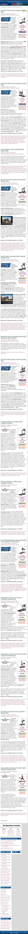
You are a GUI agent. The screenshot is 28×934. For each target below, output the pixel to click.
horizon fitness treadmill (12, 168)
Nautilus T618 (4, 903)
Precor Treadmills (5, 883)
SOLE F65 (4, 889)
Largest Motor (18, 835)
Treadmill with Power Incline (6, 648)
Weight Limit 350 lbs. (10, 831)
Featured (8, 154)
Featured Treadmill (10, 15)
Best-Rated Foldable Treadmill (11, 137)
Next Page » (4, 820)
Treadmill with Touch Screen (13, 249)
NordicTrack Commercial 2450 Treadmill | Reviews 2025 (13, 256)
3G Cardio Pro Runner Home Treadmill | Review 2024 (13, 712)
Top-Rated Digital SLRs (6, 923)
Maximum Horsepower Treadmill (17, 324)
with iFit (18, 832)
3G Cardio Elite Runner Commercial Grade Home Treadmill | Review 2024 (14, 540)
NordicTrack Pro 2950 (6, 899)
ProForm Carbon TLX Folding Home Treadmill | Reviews (11, 422)
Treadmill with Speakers (13, 143)
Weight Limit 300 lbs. (10, 830)
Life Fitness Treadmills (6, 879)
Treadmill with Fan (7, 139)
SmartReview (12, 13)
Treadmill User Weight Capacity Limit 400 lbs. (10, 171)
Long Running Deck (11, 835)
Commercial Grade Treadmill (6, 586)
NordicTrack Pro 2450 (6, 897)
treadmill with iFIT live (5, 247)
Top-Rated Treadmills (6, 927)
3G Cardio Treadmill (8, 584)
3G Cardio (4, 831)
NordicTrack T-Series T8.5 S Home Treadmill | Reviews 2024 (11, 598)
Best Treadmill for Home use (19, 166)
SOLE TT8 (4, 894)
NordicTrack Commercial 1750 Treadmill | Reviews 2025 (13, 180)
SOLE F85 (4, 892)
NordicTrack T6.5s (5, 900)
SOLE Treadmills (5, 868)
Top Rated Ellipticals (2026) (7, 842)
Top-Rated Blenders (5, 925)
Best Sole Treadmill (17, 73)
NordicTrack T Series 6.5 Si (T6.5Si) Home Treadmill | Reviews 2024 (14, 654)
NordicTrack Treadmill (15, 244)
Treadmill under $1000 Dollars (15, 413)
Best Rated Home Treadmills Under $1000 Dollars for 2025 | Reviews (13, 337)
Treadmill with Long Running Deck (15, 247)
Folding (18, 830)
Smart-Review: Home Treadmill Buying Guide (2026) (12, 149)
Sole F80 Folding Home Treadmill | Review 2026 (13, 11)
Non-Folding (18, 831)
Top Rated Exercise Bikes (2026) (8, 843)
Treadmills (17, 15)
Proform (4, 832)
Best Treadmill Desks (6, 871)
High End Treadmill (15, 586)
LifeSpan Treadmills (5, 875)
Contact (11, 932)
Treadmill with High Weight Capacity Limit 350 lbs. (10, 142)
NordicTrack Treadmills (6, 874)
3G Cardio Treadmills (6, 877)
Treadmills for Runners (6, 869)
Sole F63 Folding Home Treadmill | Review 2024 (13, 360)
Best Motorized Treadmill (8, 73)
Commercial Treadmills (6, 882)
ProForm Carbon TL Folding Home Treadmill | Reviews (11, 482)
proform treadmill (14, 474)
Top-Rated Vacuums (6, 928)
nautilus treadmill (4, 170)
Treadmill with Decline (13, 326)
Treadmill (8, 75)
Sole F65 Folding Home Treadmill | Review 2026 (13, 84)
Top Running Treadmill (9, 138)
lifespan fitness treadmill (21, 168)
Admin (17, 932)
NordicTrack (4, 830)
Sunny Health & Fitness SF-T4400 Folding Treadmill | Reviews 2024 (13, 768)
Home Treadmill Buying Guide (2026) (9, 840)
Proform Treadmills (5, 872)
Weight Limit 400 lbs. (10, 832)
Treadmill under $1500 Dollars (15, 75)
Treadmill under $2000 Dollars (14, 245)
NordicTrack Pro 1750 (6, 895)
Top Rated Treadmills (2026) (7, 848)
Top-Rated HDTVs (5, 920)
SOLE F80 (4, 891)
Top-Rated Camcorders (6, 922)
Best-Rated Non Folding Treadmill (17, 167)
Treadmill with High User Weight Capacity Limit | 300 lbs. (14, 246)
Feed (14, 932)
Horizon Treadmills (5, 880)
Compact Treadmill (4, 168)
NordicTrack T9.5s (5, 902)
